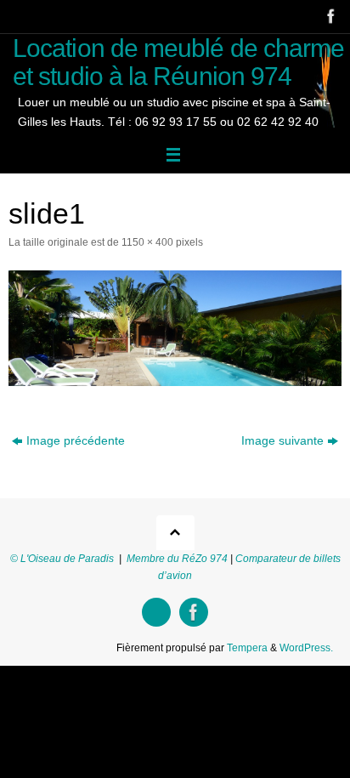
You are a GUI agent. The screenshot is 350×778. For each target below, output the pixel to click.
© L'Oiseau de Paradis (62, 559)
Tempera (247, 648)
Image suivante (282, 440)
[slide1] (175, 328)
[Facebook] (330, 16)
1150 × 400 (147, 242)
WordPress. (306, 648)
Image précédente (75, 440)
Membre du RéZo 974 (177, 559)
